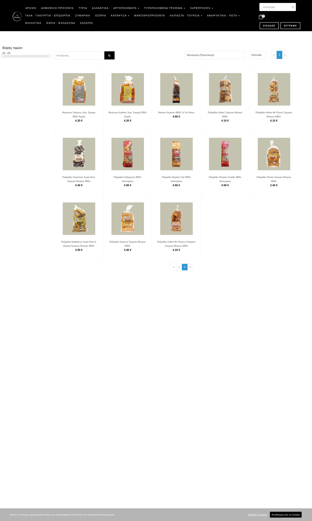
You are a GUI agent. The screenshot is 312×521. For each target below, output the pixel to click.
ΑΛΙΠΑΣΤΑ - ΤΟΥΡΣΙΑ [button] (185, 15)
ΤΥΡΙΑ (82, 8)
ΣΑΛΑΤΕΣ (86, 23)
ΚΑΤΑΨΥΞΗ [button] (119, 15)
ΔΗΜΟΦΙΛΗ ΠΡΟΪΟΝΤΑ (57, 8)
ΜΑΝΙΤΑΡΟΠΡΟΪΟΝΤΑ (149, 15)
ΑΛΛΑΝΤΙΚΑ (100, 8)
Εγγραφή (292, 25)
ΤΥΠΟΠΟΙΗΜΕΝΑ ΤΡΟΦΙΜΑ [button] (163, 8)
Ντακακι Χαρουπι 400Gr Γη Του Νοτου (176, 112)
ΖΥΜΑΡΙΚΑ (82, 15)
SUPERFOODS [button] (200, 8)
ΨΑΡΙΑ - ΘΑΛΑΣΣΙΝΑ (60, 23)
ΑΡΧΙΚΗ (30, 8)
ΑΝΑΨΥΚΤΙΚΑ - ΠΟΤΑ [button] (222, 15)
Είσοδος (271, 25)
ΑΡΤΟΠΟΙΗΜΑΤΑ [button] (125, 8)
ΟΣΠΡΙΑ (100, 15)
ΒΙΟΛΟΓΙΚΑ (33, 23)
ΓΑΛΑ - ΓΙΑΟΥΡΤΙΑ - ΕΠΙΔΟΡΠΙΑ (47, 15)
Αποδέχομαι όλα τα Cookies (286, 514)
